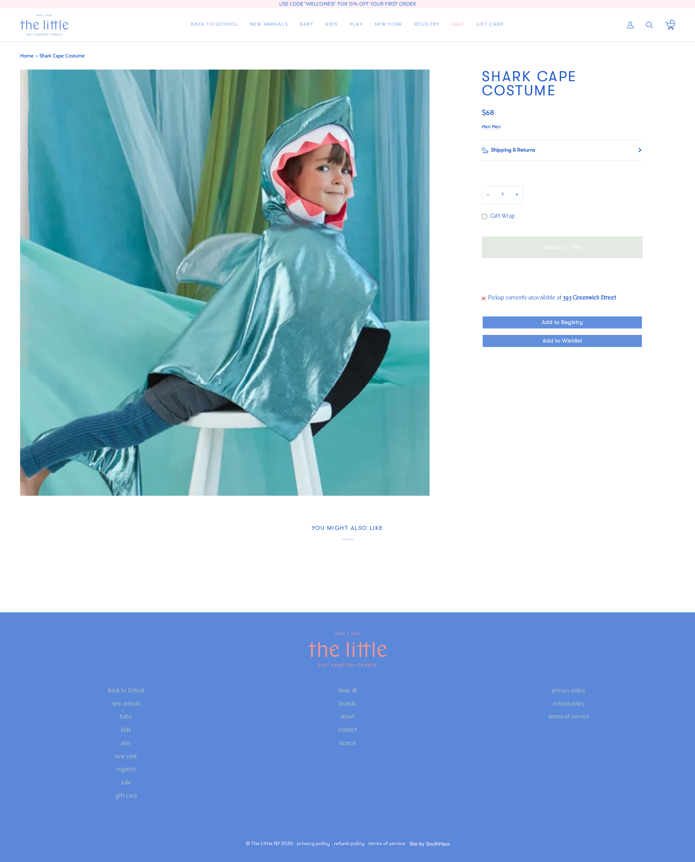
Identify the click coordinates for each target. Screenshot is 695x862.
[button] (307, 24)
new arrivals (125, 704)
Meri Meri (491, 126)
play (126, 744)
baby (126, 717)
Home (27, 56)
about (347, 717)
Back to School (126, 691)
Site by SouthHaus (429, 844)
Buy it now (562, 275)
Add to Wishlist (562, 340)
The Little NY (265, 843)
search (347, 744)
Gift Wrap (502, 216)
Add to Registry (562, 322)
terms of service (569, 717)
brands (347, 704)
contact (347, 730)
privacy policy (569, 691)
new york (126, 757)
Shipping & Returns (513, 150)
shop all (347, 691)
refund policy (569, 704)
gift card (126, 796)
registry (126, 770)
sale (126, 783)
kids (126, 730)
